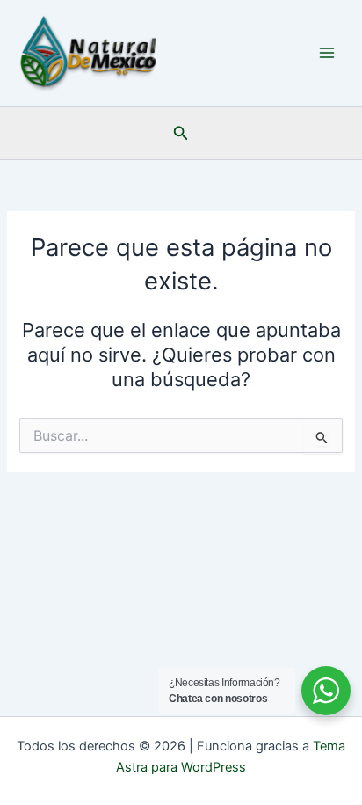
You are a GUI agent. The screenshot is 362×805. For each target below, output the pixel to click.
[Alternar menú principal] (326, 52)
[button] (181, 133)
